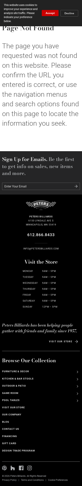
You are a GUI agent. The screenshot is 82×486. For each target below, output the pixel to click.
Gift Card (9, 443)
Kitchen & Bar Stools (18, 378)
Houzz (12, 468)
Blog (5, 421)
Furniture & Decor (15, 371)
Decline (69, 13)
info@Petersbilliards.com (41, 248)
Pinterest (4, 468)
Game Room (10, 393)
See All (77, 372)
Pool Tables (11, 400)
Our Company (12, 414)
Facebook (21, 468)
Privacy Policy (9, 480)
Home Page (41, 207)
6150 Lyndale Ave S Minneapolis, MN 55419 (41, 220)
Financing (9, 436)
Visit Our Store (60, 341)
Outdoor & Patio (14, 385)
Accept (50, 13)
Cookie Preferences (58, 480)
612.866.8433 (41, 235)
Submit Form (76, 186)
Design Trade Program (18, 450)
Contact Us (10, 428)
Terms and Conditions (32, 480)
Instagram (29, 468)
